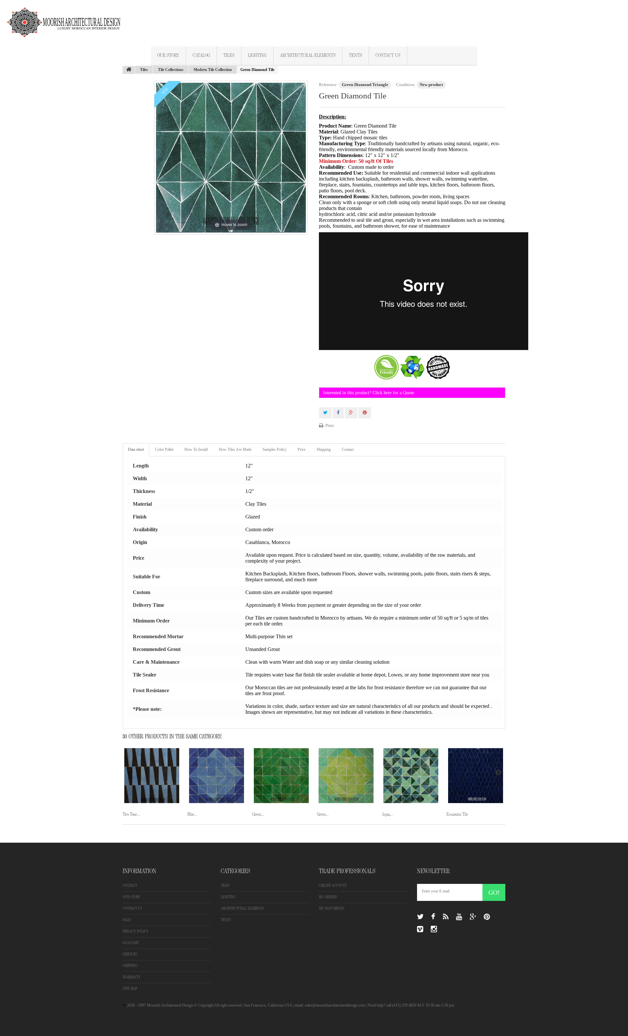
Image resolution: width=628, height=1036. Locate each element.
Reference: (328, 84)
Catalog (201, 55)
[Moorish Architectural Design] (67, 18)
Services (130, 954)
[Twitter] (420, 917)
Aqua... (387, 814)
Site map (130, 989)
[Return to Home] (129, 70)
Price (301, 449)
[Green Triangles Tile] (281, 775)
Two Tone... (131, 814)
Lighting (257, 55)
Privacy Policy (135, 931)
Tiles (229, 55)
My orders (328, 897)
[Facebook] (433, 917)
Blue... (192, 814)
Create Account (333, 886)
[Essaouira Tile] (475, 775)
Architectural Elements (308, 55)
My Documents (331, 908)
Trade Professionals (347, 871)
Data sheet (136, 449)
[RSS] (445, 917)
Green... (258, 814)
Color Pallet (164, 449)
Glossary (131, 943)
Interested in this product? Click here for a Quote (368, 392)
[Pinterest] (487, 917)
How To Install (196, 449)
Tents (355, 55)
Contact (348, 449)
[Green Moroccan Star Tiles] (346, 775)
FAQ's (127, 920)
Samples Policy (275, 449)
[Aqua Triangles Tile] (411, 775)
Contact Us (387, 55)
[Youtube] (459, 917)
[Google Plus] (473, 917)
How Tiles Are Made (235, 449)
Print (329, 425)
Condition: (406, 84)
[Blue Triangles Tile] (216, 775)
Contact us (132, 908)
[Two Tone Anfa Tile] (152, 775)
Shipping (324, 449)
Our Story (168, 55)
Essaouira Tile (457, 814)
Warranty (132, 977)
